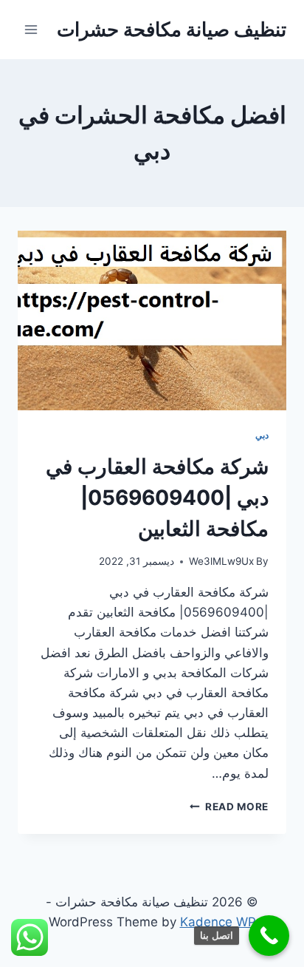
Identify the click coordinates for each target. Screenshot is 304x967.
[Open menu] (31, 29)
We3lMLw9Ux (221, 561)
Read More (229, 806)
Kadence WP (218, 922)
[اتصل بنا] (269, 935)
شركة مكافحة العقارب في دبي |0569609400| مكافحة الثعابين (157, 497)
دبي (262, 435)
